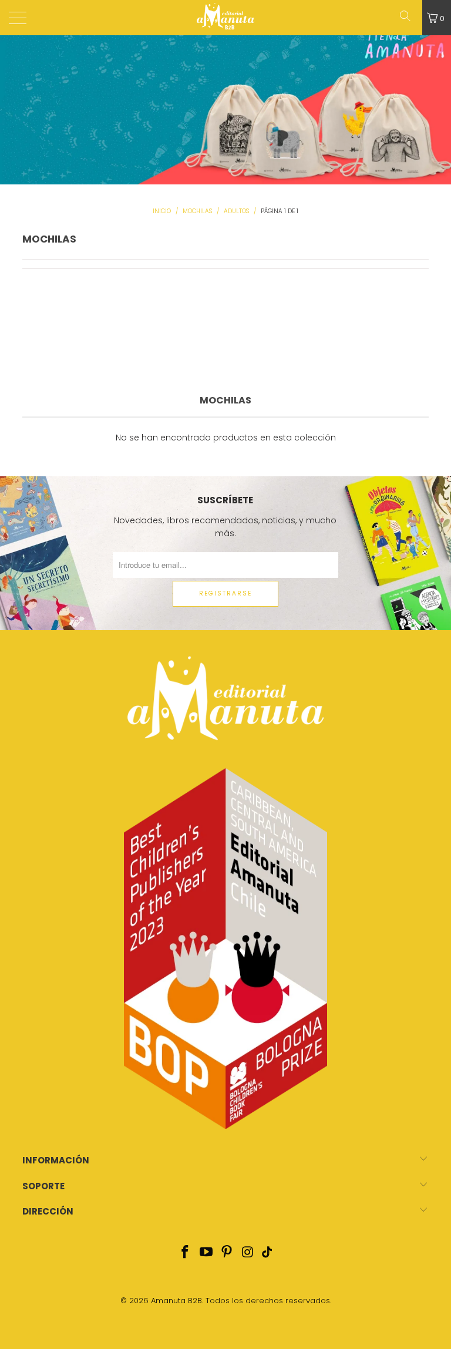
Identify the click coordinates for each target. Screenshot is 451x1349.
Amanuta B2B (176, 1300)
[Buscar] (409, 17)
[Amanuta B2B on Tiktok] (266, 1253)
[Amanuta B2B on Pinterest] (227, 1253)
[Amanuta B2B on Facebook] (185, 1253)
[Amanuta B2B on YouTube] (206, 1253)
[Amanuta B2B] (225, 17)
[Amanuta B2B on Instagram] (248, 1253)
